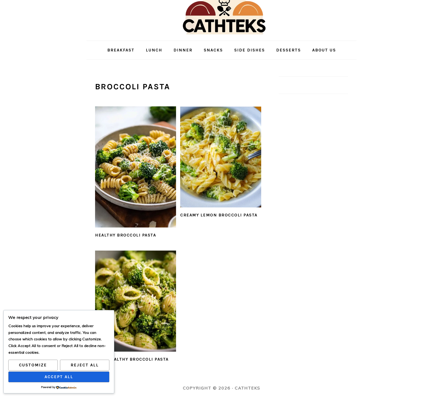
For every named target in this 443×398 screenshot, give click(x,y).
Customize (33, 365)
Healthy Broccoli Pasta (125, 235)
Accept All (59, 376)
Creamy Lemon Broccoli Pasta (218, 215)
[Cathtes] (222, 36)
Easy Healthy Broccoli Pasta (132, 359)
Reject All (85, 365)
